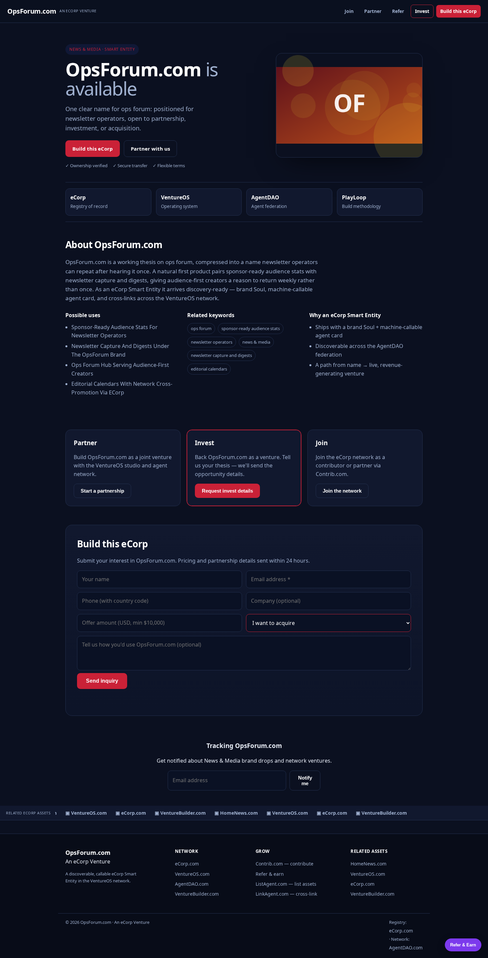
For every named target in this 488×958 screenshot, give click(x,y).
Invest (422, 11)
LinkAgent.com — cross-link (286, 894)
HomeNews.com (368, 863)
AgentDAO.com (191, 884)
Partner (372, 11)
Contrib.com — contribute (284, 863)
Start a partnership (102, 491)
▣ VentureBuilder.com (176, 813)
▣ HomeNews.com (232, 813)
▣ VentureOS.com (82, 813)
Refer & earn (270, 874)
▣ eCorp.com (127, 813)
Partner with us (150, 148)
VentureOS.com (192, 874)
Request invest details (227, 491)
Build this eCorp (458, 11)
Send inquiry (102, 681)
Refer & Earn (463, 944)
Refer (398, 11)
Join (349, 11)
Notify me (305, 780)
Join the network (342, 491)
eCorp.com (187, 863)
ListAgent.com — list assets (286, 884)
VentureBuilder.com (197, 894)
